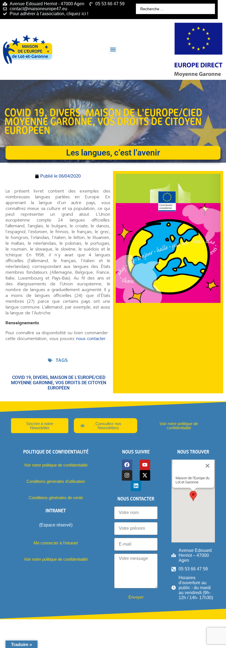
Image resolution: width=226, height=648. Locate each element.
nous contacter (91, 339)
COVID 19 (24, 112)
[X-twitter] (145, 475)
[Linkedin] (136, 486)
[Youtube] (145, 465)
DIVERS (65, 112)
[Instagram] (127, 475)
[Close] (207, 465)
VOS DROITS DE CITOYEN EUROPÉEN (102, 125)
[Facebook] (127, 465)
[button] (113, 49)
